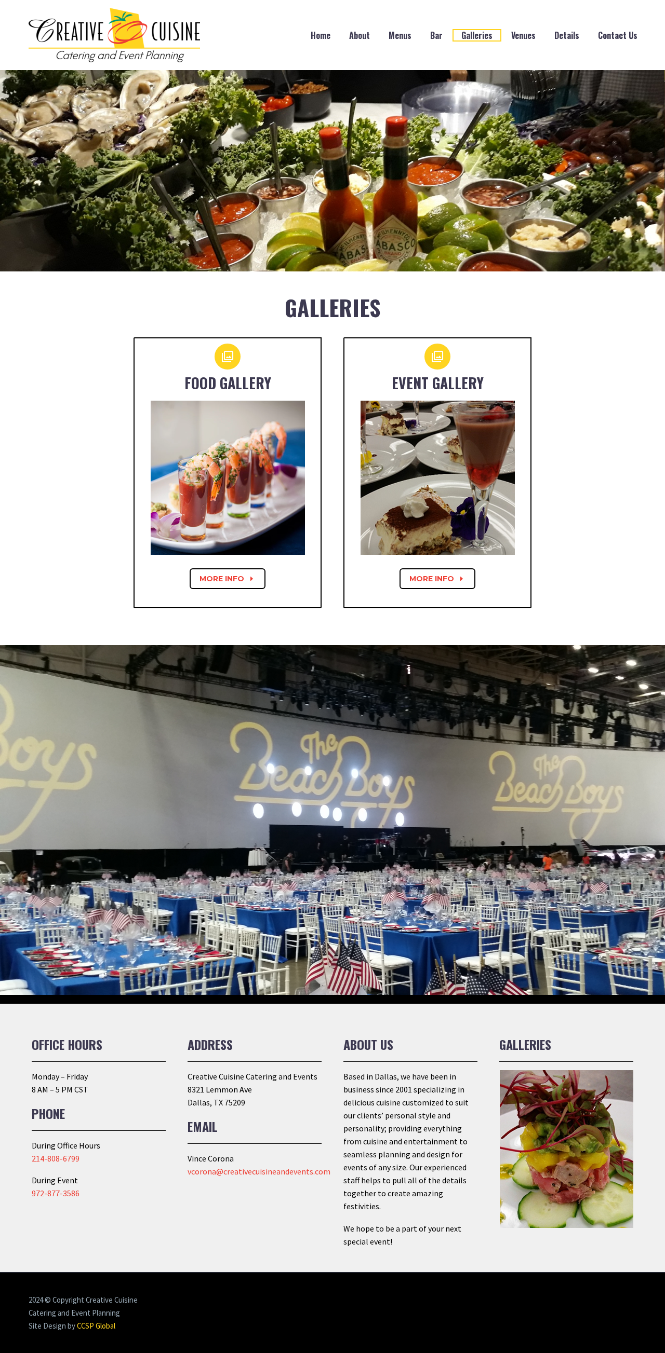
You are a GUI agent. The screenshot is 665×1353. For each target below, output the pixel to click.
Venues (523, 35)
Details (566, 35)
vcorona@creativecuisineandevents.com (259, 1171)
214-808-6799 (55, 1158)
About (359, 35)
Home (320, 35)
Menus (400, 35)
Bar (436, 35)
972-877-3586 (55, 1193)
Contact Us (617, 35)
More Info (228, 578)
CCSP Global (96, 1326)
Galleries (477, 35)
